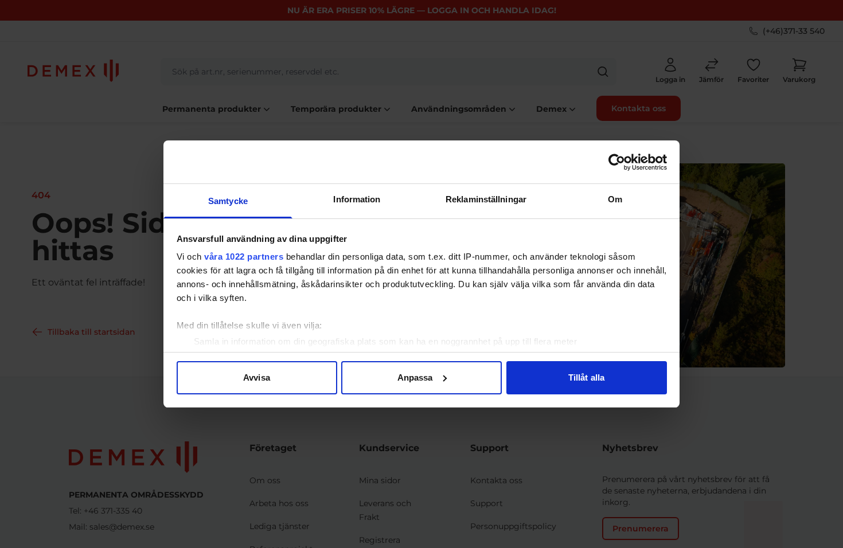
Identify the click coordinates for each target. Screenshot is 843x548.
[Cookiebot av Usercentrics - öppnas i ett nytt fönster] (617, 162)
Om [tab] (615, 199)
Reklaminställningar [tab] (486, 199)
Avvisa (256, 377)
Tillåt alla (586, 377)
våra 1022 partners (243, 256)
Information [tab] (356, 199)
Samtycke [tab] (228, 201)
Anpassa (415, 377)
